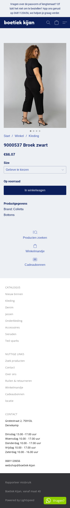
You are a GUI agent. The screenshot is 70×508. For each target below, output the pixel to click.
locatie (9, 401)
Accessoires (12, 327)
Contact (10, 367)
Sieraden (10, 334)
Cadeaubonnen (35, 264)
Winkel (19, 136)
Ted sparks (12, 340)
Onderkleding (13, 320)
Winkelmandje (35, 251)
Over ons (10, 374)
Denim (9, 307)
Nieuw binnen (14, 294)
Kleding (34, 136)
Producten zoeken (35, 237)
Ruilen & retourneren (18, 381)
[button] (20, 22)
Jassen (9, 314)
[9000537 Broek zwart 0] (35, 85)
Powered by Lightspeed (19, 500)
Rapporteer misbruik (18, 482)
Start (7, 136)
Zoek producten (15, 361)
